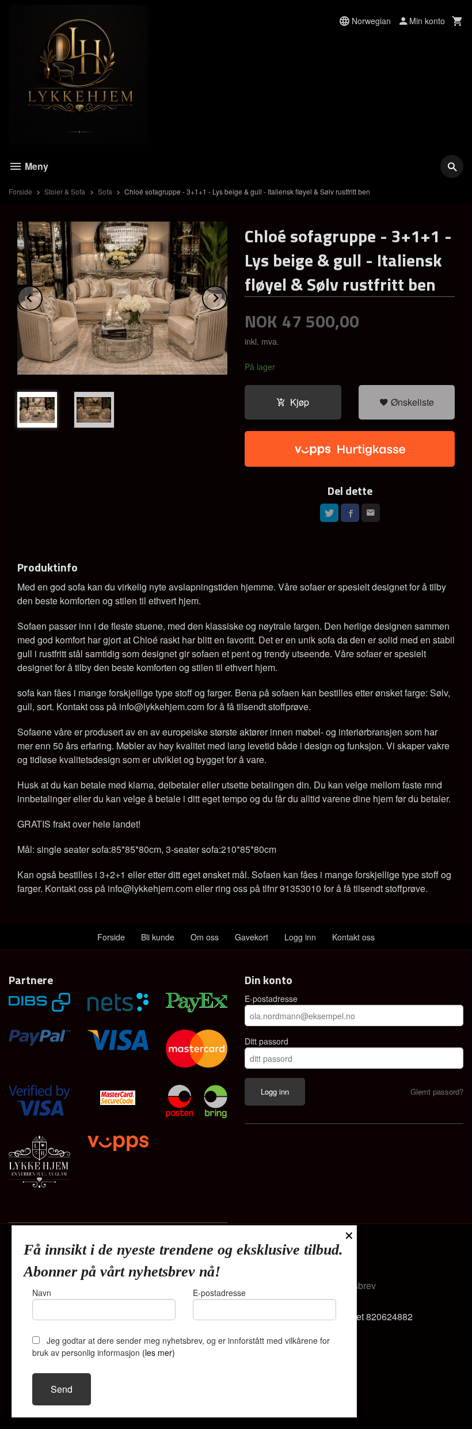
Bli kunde (157, 937)
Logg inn (300, 937)
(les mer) (158, 1352)
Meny (35, 166)
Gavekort (251, 937)
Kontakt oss (353, 937)
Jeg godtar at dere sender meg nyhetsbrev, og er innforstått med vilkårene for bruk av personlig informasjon (181, 1346)
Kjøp (299, 402)
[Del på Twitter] (329, 513)
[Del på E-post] (370, 513)
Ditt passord (266, 1041)
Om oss (205, 937)
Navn (41, 1292)
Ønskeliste (411, 402)
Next (226, 296)
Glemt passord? (436, 1091)
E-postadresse (271, 998)
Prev (42, 296)
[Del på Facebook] (350, 513)
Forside (20, 191)
